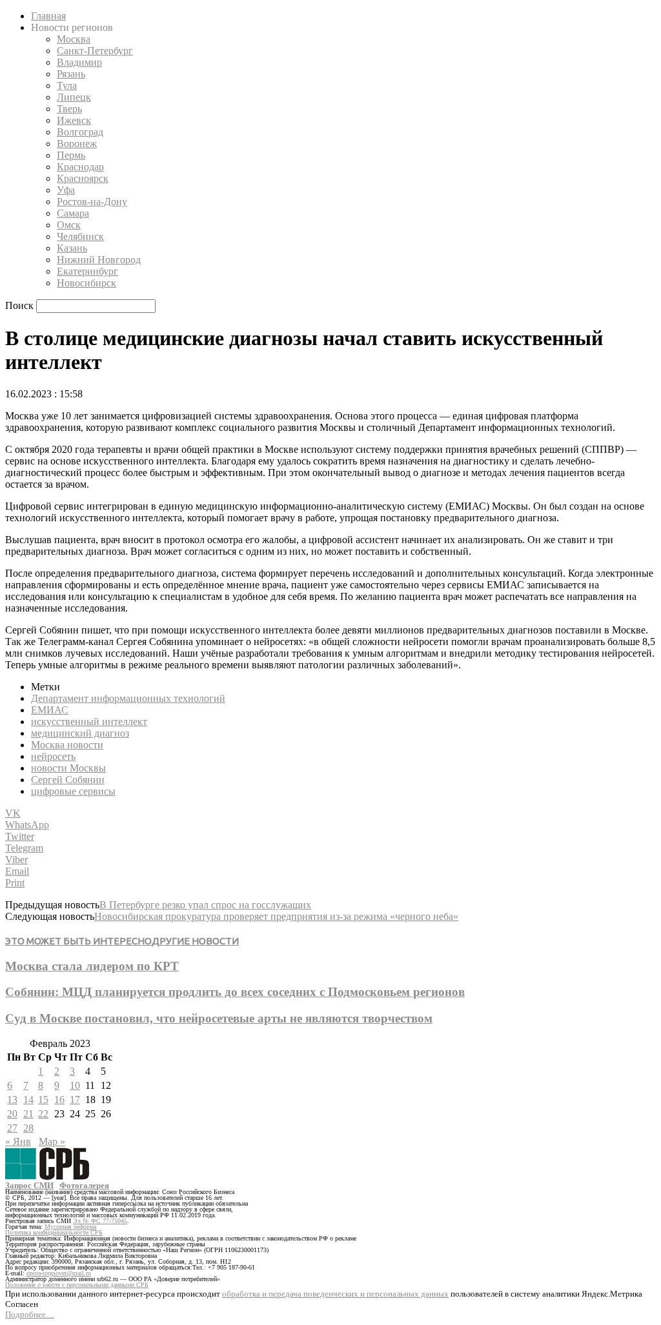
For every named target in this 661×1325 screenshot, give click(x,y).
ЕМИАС (49, 709)
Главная (48, 15)
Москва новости (67, 744)
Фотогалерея (84, 1185)
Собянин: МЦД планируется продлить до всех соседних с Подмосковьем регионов (235, 992)
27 (12, 1127)
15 (43, 1099)
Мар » (52, 1141)
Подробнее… (29, 1314)
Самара (73, 213)
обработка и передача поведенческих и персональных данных (335, 1294)
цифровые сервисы (73, 791)
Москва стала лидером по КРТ (92, 966)
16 (59, 1099)
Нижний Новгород (99, 259)
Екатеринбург (87, 271)
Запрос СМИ (29, 1185)
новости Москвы (68, 767)
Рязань (71, 73)
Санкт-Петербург (95, 50)
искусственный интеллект (89, 721)
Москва (73, 39)
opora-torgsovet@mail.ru (58, 1273)
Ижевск (74, 120)
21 (28, 1113)
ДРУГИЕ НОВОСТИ (195, 940)
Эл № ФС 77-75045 (100, 1220)
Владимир (79, 62)
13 (12, 1099)
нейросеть (53, 756)
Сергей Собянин (68, 779)
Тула (67, 85)
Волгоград (80, 131)
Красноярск (82, 178)
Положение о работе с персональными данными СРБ (76, 1284)
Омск (69, 224)
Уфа (66, 189)
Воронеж (77, 143)
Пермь (71, 155)
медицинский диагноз (80, 733)
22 (43, 1113)
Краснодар (80, 166)
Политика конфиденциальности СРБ (54, 1232)
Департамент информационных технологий (128, 698)
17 (75, 1099)
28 (28, 1127)
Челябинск (80, 236)
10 (75, 1085)
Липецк (74, 97)
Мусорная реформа (70, 1226)
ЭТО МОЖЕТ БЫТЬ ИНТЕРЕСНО (78, 940)
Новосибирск (86, 282)
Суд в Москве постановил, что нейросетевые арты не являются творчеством (218, 1018)
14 (28, 1099)
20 (12, 1113)
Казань (72, 248)
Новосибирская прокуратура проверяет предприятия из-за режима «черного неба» (276, 916)
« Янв (18, 1141)
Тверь (69, 108)
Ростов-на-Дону (92, 201)
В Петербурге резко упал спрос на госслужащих (205, 904)
